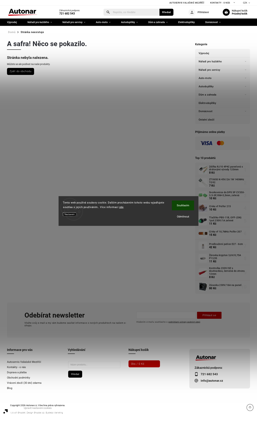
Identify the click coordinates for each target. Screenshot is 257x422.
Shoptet (21, 413)
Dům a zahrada (207, 94)
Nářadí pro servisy (209, 69)
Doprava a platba (17, 372)
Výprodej (204, 53)
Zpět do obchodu (20, 71)
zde (121, 207)
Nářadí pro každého (210, 61)
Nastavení (69, 214)
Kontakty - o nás (220, 3)
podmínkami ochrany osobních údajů (184, 322)
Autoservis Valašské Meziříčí (186, 3)
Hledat (166, 12)
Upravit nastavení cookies (38, 408)
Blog (9, 388)
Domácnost (205, 111)
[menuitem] (14, 22)
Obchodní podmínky (18, 377)
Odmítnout (183, 216)
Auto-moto (205, 78)
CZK (245, 3)
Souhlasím (183, 205)
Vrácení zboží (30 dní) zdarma (24, 382)
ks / (137, 363)
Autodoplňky (206, 86)
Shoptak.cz (39, 413)
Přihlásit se (209, 315)
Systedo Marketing (54, 413)
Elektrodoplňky (207, 103)
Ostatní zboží (206, 119)
